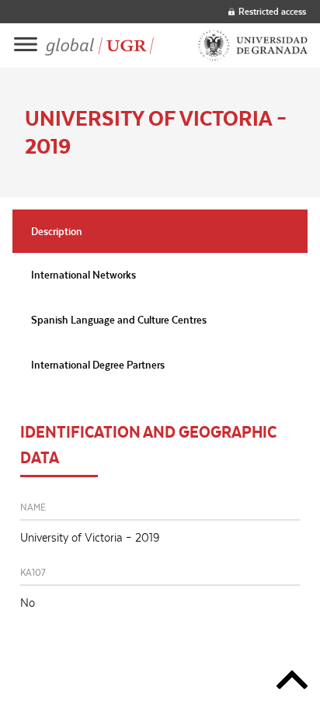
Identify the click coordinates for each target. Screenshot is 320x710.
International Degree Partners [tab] (98, 364)
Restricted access (272, 11)
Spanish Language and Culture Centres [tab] (119, 319)
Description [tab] (56, 231)
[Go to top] (292, 682)
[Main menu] (25, 45)
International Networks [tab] (83, 274)
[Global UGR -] (99, 46)
